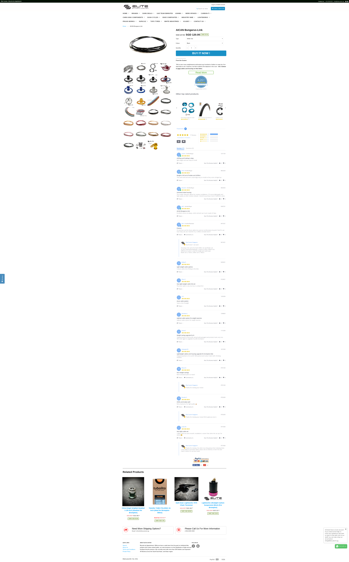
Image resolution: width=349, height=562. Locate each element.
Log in (213, 4)
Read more (201, 72)
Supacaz (143, 21)
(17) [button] (208, 134)
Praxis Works (129, 21)
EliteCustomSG (127, 559)
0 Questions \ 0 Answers (183, 137)
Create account (220, 4)
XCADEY (186, 21)
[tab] (180, 148)
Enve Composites (170, 17)
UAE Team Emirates (165, 13)
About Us (125, 547)
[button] (176, 108)
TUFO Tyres (156, 21)
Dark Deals (148, 13)
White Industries (171, 21)
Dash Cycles (153, 17)
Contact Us (199, 21)
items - (218, 8)
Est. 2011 (135, 559)
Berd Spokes (191, 13)
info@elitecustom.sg (339, 1)
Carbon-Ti (205, 13)
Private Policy (126, 551)
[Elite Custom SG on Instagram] (198, 546)
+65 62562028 (329, 1)
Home (125, 13)
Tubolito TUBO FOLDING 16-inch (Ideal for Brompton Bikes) (160, 510)
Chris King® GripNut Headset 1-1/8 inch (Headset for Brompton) (133, 510)
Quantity (178, 48)
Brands (135, 13)
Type (177, 38)
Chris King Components (133, 17)
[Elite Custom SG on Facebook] (193, 546)
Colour (178, 43)
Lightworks (203, 17)
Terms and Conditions (129, 549)
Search (125, 545)
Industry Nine (188, 17)
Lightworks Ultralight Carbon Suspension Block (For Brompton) (213, 505)
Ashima (178, 13)
